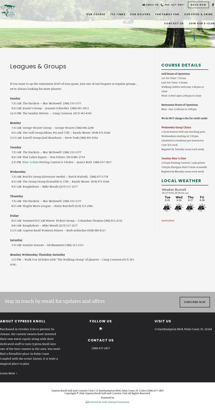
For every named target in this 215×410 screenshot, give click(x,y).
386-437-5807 (175, 4)
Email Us (152, 4)
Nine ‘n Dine (30, 162)
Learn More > (8, 373)
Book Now (198, 4)
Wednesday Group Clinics (176, 127)
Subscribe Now (195, 302)
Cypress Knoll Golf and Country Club (12, 10)
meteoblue (168, 220)
